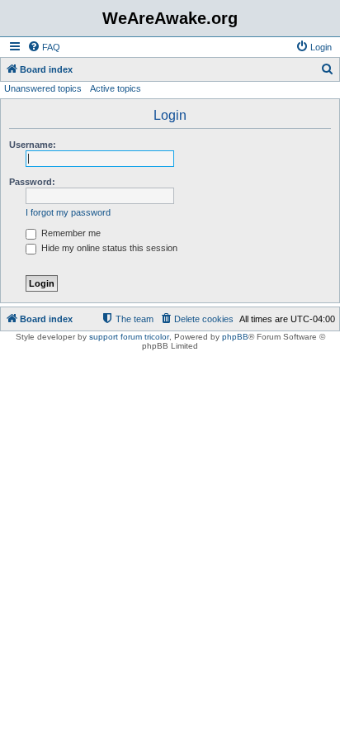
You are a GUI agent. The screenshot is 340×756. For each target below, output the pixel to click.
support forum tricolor (129, 336)
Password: (32, 182)
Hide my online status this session (108, 248)
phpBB (235, 336)
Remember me (70, 233)
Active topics (115, 88)
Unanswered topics (43, 88)
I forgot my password (68, 212)
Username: (32, 145)
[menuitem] (43, 47)
